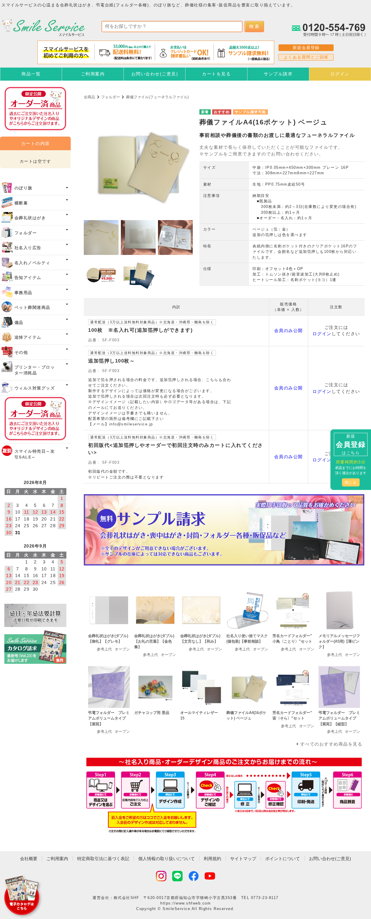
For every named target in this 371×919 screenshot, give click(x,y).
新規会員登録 (306, 47)
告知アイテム (27, 277)
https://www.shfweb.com (185, 903)
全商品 (89, 97)
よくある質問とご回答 (306, 57)
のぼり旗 (23, 188)
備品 (18, 322)
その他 (21, 352)
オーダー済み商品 (35, 418)
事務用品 (23, 293)
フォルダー (110, 97)
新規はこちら (350, 444)
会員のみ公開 (288, 330)
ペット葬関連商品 (32, 307)
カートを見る (216, 73)
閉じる (351, 482)
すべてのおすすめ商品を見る (331, 744)
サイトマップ (243, 858)
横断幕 (21, 203)
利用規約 (212, 858)
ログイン (340, 73)
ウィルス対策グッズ (34, 388)
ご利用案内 (93, 73)
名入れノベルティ (32, 263)
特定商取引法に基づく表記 (103, 858)
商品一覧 (31, 73)
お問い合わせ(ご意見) (154, 73)
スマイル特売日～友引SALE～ (34, 454)
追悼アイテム (27, 337)
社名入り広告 (27, 248)
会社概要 (28, 858)
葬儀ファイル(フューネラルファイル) (157, 97)
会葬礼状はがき (30, 218)
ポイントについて (282, 858)
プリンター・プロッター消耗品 (34, 370)
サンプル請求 (278, 73)
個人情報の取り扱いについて (166, 858)
